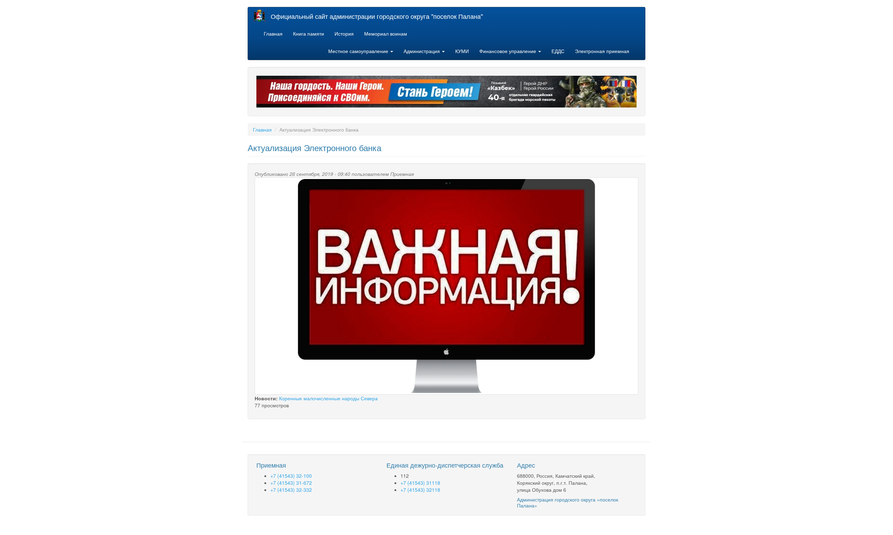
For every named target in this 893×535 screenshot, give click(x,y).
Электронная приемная (602, 50)
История (344, 33)
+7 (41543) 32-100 (291, 475)
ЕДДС (557, 50)
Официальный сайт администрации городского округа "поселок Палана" (377, 16)
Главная (273, 33)
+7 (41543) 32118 (420, 489)
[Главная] (262, 15)
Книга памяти (308, 33)
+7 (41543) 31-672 (291, 482)
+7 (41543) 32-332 (291, 489)
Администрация (422, 50)
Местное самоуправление (359, 50)
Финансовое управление (508, 50)
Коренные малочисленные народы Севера (328, 398)
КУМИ (462, 50)
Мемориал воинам (385, 33)
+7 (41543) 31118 (420, 482)
